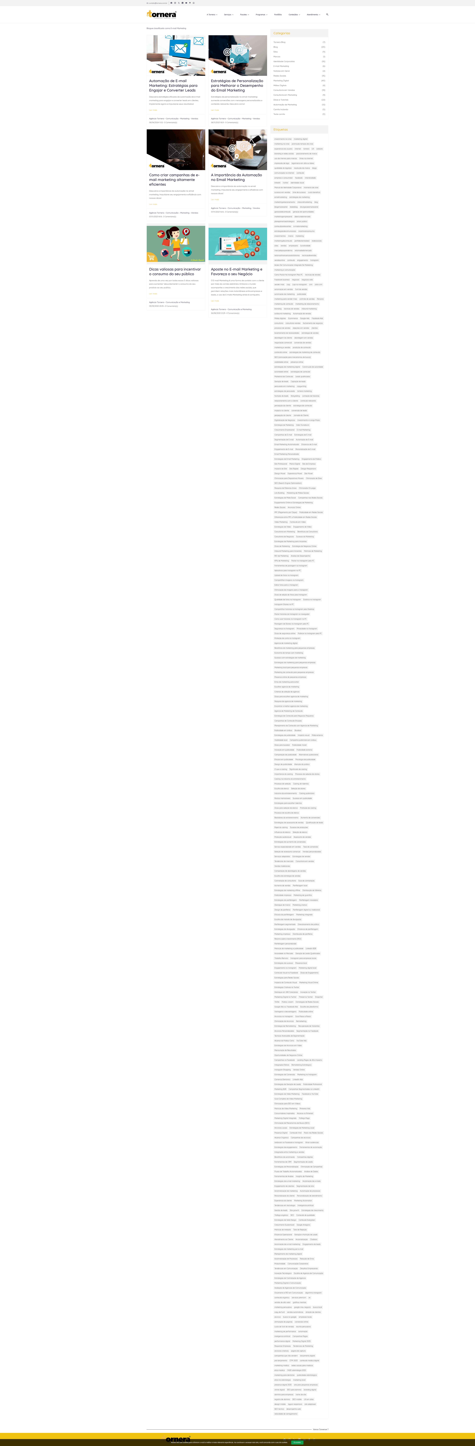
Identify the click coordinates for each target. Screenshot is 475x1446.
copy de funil (279, 1312)
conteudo (291, 260)
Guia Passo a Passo (303, 1016)
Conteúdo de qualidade (305, 1215)
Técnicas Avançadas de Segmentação (289, 1036)
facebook (298, 178)
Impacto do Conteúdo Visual (285, 982)
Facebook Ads (317, 318)
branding (278, 309)
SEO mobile (297, 1399)
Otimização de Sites (314, 478)
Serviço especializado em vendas (287, 847)
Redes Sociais (279, 75)
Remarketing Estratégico (301, 1065)
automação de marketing (284, 294)
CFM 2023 (293, 1360)
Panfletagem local (300, 885)
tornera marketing (304, 391)
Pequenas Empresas (282, 1346)
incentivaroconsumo (306, 231)
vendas (283, 246)
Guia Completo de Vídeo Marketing (288, 1099)
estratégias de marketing (299, 197)
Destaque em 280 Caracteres (286, 992)
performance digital (282, 1341)
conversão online (301, 1322)
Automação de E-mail (304, 440)
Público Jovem (287, 1002)
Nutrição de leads (281, 396)
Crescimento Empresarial (284, 430)
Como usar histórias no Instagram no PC (290, 619)
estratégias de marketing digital (287, 367)
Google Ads (304, 318)
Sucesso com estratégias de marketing (290, 658)
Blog (275, 47)
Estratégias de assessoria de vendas (289, 822)
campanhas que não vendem (286, 1356)
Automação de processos (310, 1191)
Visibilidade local (280, 740)
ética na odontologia (282, 1380)
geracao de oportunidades (303, 212)
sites (276, 246)
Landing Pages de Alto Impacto (309, 1060)
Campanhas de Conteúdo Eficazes (288, 721)
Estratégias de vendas (301, 856)
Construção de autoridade (312, 367)
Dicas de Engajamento (309, 973)
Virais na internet (306, 158)
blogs (314, 168)
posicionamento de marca (306, 154)
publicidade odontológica (307, 1375)
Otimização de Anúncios (284, 1021)
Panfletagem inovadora (308, 900)
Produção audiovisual (282, 837)
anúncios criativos (281, 1351)
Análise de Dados (311, 1171)
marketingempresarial (283, 216)
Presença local (301, 963)
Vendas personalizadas (312, 852)
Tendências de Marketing (303, 1346)
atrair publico (302, 221)
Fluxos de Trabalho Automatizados (288, 1171)
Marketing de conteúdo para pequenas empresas (294, 672)
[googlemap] (190, 3)
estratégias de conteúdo (300, 372)
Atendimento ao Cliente (283, 1239)
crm (310, 284)
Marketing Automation (303, 1200)
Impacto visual (303, 735)
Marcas (276, 56)
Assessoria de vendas (302, 837)
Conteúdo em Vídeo (298, 522)
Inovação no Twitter (308, 992)
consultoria (278, 323)
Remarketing (301, 1021)
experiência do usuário (283, 149)
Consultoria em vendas (305, 861)
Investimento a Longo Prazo (308, 420)
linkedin (277, 183)
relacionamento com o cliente (286, 401)
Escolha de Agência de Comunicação (308, 1273)
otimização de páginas (283, 1322)
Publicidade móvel (299, 745)
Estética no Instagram (312, 599)
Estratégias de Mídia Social (285, 498)
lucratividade (305, 246)
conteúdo (300, 173)
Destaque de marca (282, 905)
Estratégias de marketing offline (287, 890)
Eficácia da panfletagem (284, 914)
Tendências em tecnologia (284, 1205)
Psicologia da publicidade (305, 759)
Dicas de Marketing (282, 546)
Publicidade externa (304, 750)
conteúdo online (280, 352)
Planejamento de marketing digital (288, 1254)
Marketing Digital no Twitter (285, 997)
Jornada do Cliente (301, 415)
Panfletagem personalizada (285, 944)
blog (316, 202)
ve (309, 1297)
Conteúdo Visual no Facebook (286, 973)
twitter (285, 183)
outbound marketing (282, 313)
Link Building (279, 493)
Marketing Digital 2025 (302, 1341)
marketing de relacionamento (307, 304)
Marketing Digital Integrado (285, 1118)
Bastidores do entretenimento (286, 818)
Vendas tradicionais (282, 866)
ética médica (279, 1370)
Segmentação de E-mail (284, 440)
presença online (297, 362)
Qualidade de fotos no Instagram (287, 599)
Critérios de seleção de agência (286, 692)
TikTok (276, 1002)
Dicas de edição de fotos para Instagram (290, 595)
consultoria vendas (293, 323)
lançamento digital (307, 1356)
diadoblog (294, 207)
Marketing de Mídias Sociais (298, 493)
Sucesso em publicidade (302, 798)
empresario (293, 246)
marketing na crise (281, 144)
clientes (315, 328)
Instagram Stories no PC (284, 604)
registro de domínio (282, 1399)
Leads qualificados (303, 376)
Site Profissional (280, 464)
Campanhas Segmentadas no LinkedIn (304, 1089)
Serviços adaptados (282, 856)
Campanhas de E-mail (283, 435)
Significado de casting (298, 769)
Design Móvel (279, 473)
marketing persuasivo (283, 1307)
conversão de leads (299, 410)
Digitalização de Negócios (284, 420)
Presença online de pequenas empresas (290, 677)
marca (290, 236)
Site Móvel (308, 473)
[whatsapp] (193, 3)
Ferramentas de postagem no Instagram (290, 566)
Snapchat (319, 997)
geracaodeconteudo (282, 212)
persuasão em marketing (284, 386)
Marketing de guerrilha (303, 895)
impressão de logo (281, 163)
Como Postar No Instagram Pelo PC (288, 275)
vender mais (279, 284)
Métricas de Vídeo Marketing (285, 1108)
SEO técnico (279, 1409)
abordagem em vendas (303, 338)
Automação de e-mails (312, 1181)
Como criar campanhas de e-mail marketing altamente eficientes (174, 180)
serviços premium (299, 1297)
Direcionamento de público (308, 924)
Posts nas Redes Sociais (313, 1133)
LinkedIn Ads (298, 1079)
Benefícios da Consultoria (307, 532)
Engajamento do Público (311, 459)
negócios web (307, 280)
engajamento (302, 260)
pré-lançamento (280, 1360)
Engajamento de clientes (284, 1186)
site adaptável (310, 1404)
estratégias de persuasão (284, 391)
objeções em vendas (301, 328)
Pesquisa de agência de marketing (288, 701)
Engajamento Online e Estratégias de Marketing (293, 502)
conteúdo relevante (308, 401)
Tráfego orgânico (281, 1215)
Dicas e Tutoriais (280, 99)
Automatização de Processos (285, 1259)
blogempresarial (280, 207)
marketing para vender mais (285, 299)
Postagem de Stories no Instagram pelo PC (291, 624)
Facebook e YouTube (310, 1094)
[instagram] (175, 3)
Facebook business (282, 280)
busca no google (289, 1317)
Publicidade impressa (282, 895)
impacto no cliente (281, 410)
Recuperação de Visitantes (309, 1026)
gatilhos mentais (299, 1302)
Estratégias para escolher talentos (288, 803)
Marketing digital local (307, 968)
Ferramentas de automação (311, 1147)
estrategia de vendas (310, 333)
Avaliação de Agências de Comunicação (290, 1288)
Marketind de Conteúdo (283, 376)
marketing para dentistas (284, 1375)
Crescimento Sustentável (284, 1225)
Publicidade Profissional (312, 1084)
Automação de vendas (302, 313)
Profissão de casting (308, 808)
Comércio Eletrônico (282, 1079)
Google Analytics (303, 1225)
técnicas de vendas (291, 309)
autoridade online (281, 372)
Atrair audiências (312, 1142)
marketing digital (300, 139)
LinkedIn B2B (311, 948)
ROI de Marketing (281, 556)
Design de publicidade (283, 764)
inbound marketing (309, 309)
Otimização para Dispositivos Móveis (289, 478)
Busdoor (298, 730)
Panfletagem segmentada (284, 924)
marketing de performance (285, 1331)
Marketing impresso (282, 934)
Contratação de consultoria (285, 881)
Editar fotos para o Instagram (286, 585)
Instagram (314, 260)
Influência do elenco (282, 832)
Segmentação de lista (305, 1186)
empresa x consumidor (283, 178)
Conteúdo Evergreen (307, 1220)
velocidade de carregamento (285, 1414)
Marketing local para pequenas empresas (290, 667)
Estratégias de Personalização (286, 1167)
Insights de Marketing (304, 1176)
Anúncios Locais (280, 1128)
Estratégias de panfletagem (285, 900)
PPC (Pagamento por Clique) (285, 512)
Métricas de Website (282, 1230)
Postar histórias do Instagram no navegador (291, 614)
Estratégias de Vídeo (282, 527)
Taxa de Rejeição (300, 1230)
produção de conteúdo (302, 347)
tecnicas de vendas (312, 275)
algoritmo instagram (313, 1293)
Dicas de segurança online (284, 633)
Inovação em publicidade (284, 750)
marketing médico (281, 1365)
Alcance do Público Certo (284, 1041)
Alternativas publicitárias (308, 755)
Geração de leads (281, 381)
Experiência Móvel (295, 473)
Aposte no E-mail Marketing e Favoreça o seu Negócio (236, 271)
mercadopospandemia (283, 250)
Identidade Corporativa (284, 61)
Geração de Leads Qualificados (308, 953)
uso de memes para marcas (285, 158)
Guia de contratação (306, 881)
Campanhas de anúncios (300, 1138)
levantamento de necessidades (286, 333)
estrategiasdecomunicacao (285, 231)
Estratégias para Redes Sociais (286, 978)
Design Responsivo (308, 469)
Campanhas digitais (305, 1157)
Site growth (294, 1210)
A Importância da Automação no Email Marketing (236, 177)
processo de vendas (282, 328)
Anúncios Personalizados (284, 1031)
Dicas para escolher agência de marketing (291, 696)
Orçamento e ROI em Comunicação (288, 1293)
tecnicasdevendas (309, 255)
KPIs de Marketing (281, 561)
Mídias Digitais (279, 85)
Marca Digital (294, 464)
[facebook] (171, 3)
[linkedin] (182, 3)
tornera (306, 149)
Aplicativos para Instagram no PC (287, 570)
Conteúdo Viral (295, 1133)
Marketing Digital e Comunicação (287, 1283)
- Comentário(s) (170, 122)
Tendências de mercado (283, 861)
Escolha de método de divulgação (287, 919)
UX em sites (309, 1399)
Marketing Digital (281, 80)
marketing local (299, 1380)
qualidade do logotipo (283, 168)
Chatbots (313, 1239)
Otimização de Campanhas (311, 1167)
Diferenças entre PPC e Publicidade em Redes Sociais (295, 517)
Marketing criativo (300, 905)
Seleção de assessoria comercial (287, 852)
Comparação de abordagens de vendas (290, 871)
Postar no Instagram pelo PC (302, 561)
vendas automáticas (295, 1312)
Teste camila (279, 114)
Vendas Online (299, 1070)
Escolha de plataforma (309, 1007)
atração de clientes (313, 1312)
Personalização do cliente (284, 1196)
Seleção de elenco (300, 832)
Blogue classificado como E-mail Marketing (166, 28)
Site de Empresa (308, 464)
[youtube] (186, 3)
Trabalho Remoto (281, 958)
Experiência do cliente (283, 1200)
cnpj (288, 284)
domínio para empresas (283, 1394)
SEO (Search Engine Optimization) (288, 483)
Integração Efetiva (281, 1065)
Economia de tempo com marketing (288, 653)
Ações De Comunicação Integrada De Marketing (293, 265)
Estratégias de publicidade (284, 735)
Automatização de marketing (286, 1191)
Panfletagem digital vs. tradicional (306, 910)
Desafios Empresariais (309, 1268)
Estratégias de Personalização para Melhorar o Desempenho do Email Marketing (237, 85)
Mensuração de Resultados (285, 1050)
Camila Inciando (280, 109)
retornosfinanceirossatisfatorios (287, 255)
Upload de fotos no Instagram (286, 575)
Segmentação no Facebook (307, 1031)
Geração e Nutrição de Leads (305, 1234)
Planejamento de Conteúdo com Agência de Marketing (296, 725)
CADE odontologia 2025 (296, 1370)
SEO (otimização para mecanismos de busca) (292, 357)
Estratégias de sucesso (283, 963)
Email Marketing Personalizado (286, 454)
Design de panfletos (282, 910)
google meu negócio (302, 1307)
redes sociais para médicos (302, 1365)
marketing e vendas (282, 347)
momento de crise (311, 187)
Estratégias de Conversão (284, 1074)
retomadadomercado (303, 250)
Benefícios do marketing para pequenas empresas (294, 648)
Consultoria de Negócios (284, 536)
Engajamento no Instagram (285, 968)
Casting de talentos (301, 784)
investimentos (280, 236)
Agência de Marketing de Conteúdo (288, 711)
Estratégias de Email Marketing (286, 459)
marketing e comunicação (284, 270)
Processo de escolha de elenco (286, 813)
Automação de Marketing (285, 104)
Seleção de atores (298, 788)
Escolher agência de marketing (286, 687)
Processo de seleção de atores (307, 774)
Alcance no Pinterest (305, 1113)
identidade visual (297, 183)
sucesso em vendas (282, 192)
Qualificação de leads (314, 822)
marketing (300, 236)
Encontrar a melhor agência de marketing (291, 706)
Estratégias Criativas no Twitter (286, 987)
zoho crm (318, 284)
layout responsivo (295, 1404)
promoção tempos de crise (302, 144)
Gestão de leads (280, 1210)
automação (302, 1331)
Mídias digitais (280, 318)
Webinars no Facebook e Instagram (288, 1142)
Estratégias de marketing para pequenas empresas (294, 662)
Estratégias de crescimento (312, 1210)
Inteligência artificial (305, 1205)
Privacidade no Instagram (307, 629)
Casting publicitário (306, 793)
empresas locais (305, 1317)
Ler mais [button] (153, 110)
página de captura (298, 1351)
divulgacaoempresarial (309, 207)
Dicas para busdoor (282, 745)
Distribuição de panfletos (302, 934)
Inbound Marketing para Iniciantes (288, 551)
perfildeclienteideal (302, 241)
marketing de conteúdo (283, 304)
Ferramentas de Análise (283, 1176)
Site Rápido (293, 469)
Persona (320, 299)
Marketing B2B (280, 1089)
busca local (317, 1307)
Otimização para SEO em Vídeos (287, 1103)
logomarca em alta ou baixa (303, 163)
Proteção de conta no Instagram (287, 638)
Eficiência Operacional (283, 1234)
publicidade (301, 294)
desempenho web (293, 1409)
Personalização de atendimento (309, 1196)
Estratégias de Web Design (285, 1220)
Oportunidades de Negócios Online (288, 1055)
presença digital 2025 (283, 1385)
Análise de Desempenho (300, 556)
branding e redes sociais (284, 154)
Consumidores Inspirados (284, 1113)
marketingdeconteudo (283, 241)
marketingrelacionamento (284, 202)
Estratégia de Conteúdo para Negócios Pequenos (294, 716)
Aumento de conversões (310, 818)
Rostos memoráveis (282, 798)
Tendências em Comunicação (286, 1268)
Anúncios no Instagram (283, 1016)
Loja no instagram (299, 284)
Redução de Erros (307, 1259)
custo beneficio (314, 192)
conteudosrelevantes (282, 226)
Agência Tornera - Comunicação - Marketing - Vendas (173, 118)
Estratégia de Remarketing (285, 1026)
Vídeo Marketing (280, 522)
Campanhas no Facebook (284, 1060)
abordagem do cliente (283, 338)
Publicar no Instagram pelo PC (310, 633)
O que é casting (280, 769)
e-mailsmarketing (301, 226)
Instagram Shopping (282, 1070)
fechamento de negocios (313, 323)
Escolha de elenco (281, 788)
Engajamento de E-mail (283, 449)
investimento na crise (282, 139)
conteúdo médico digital (309, 1360)
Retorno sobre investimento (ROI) (287, 939)
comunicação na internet (284, 173)
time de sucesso (299, 192)
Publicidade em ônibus (283, 730)
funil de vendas (301, 289)
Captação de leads (298, 381)
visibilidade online (281, 362)
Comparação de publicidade (285, 755)
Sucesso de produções (299, 827)
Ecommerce (293, 318)
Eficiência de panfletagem (307, 929)
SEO (292, 1215)
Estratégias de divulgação (284, 929)
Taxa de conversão (310, 847)
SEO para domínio (294, 1390)
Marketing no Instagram (307, 1074)
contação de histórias (310, 396)
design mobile (280, 1404)
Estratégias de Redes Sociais (307, 1002)
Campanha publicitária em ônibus (303, 740)
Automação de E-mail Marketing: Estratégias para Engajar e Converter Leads (173, 85)
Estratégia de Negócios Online (304, 546)
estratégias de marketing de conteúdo (305, 352)
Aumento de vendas (282, 885)
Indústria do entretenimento (285, 793)
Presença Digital (280, 1133)
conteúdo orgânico (281, 1297)
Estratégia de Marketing (284, 425)
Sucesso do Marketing (305, 536)
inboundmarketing (304, 202)
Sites (275, 51)
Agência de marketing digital (285, 643)
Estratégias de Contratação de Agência (290, 1278)
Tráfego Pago (304, 1118)
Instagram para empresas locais (303, 958)
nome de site (301, 1394)
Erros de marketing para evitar (286, 682)
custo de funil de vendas (284, 1327)
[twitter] (179, 3)
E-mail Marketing (281, 66)
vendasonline (279, 260)
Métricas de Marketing (313, 551)
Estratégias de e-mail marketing (287, 1181)
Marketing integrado (304, 914)
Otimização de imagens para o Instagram (291, 590)
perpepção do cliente (282, 415)
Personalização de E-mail (305, 449)
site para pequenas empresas (306, 1385)
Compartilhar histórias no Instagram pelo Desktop (294, 609)
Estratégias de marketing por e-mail (288, 1249)
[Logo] (162, 14)
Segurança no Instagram (284, 629)
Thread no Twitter (306, 997)
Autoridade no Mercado (283, 953)
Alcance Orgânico (281, 1138)
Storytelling (295, 396)
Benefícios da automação (284, 1157)
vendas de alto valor (282, 1302)
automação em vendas (283, 289)
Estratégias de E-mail (302, 435)
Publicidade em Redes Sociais (311, 512)
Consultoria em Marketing (285, 95)
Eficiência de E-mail (309, 444)
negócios (295, 280)
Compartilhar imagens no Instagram (288, 580)
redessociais (317, 241)
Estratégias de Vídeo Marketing (286, 1094)
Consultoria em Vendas (284, 90)
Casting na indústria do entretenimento (290, 779)
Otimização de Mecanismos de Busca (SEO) (291, 1123)
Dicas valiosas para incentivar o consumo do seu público (175, 271)
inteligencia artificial (282, 1336)
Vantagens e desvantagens (285, 1011)
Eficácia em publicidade (283, 759)
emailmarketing (280, 197)
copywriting (301, 386)
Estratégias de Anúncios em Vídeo (288, 1045)
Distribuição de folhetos (312, 890)
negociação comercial (283, 343)
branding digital (310, 1390)
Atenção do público (301, 764)
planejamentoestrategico (284, 221)
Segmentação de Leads (303, 1162)
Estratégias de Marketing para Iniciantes (290, 541)
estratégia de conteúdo (302, 405)
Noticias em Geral (281, 71)
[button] (326, 14)
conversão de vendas (302, 343)
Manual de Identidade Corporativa (287, 187)
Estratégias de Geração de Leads (287, 1084)
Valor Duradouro (302, 425)
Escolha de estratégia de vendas (287, 876)
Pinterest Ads (305, 1108)
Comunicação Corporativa (298, 1264)
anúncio (277, 1317)
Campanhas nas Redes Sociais (310, 498)
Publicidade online (306, 1011)
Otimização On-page (307, 488)
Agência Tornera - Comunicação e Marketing (169, 302)
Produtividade (279, 1264)
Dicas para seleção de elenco (286, 808)
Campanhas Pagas (300, 1336)
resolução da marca (302, 168)
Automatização (302, 1239)
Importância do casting (283, 774)
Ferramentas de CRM (282, 1162)
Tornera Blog (279, 42)
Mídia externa (317, 735)
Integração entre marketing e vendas (289, 1152)
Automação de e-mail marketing (287, 1244)
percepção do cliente (282, 405)
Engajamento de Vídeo (302, 527)
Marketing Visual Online (308, 982)
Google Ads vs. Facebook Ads (286, 1007)
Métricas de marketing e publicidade (288, 948)
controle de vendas (307, 299)
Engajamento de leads (312, 1244)
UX (313, 149)
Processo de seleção (282, 784)
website (319, 149)
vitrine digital (279, 1390)
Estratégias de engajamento (285, 1147)
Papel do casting (281, 827)
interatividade (310, 178)
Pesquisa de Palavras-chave (285, 488)
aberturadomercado (302, 216)
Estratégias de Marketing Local (302, 1128)
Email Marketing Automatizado (286, 444)
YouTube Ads (302, 1041)
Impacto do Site (280, 469)
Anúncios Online (294, 507)
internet (298, 149)
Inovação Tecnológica (282, 1273)
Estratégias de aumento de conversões (290, 842)
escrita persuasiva (303, 1327)
